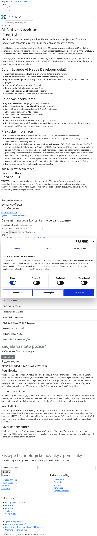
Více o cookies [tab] (80, 248)
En (10, 10)
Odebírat (6, 472)
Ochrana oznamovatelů (15, 524)
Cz (6, 4)
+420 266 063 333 (22, 1)
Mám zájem (8, 357)
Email (6, 467)
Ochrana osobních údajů (16, 530)
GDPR (4, 235)
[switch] (36, 283)
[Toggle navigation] (94, 16)
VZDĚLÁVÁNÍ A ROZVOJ (13, 317)
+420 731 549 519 (9, 212)
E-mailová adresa (9, 225)
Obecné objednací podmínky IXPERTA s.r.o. (24, 527)
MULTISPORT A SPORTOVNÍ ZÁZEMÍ (19, 323)
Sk (10, 7)
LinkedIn (5, 485)
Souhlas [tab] (16, 248)
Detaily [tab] (48, 248)
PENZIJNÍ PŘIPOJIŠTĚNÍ (13, 311)
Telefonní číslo (7, 228)
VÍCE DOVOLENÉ (10, 300)
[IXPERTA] (11, 17)
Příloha (5, 232)
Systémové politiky (13, 521)
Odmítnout (17, 293)
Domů (4, 25)
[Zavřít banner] (93, 241)
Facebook (5, 488)
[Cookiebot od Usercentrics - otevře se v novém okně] (78, 241)
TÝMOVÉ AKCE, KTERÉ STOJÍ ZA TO (18, 339)
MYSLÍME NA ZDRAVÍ (12, 306)
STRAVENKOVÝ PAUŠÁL (13, 334)
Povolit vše (79, 293)
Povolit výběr (48, 293)
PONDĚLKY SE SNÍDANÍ (13, 328)
